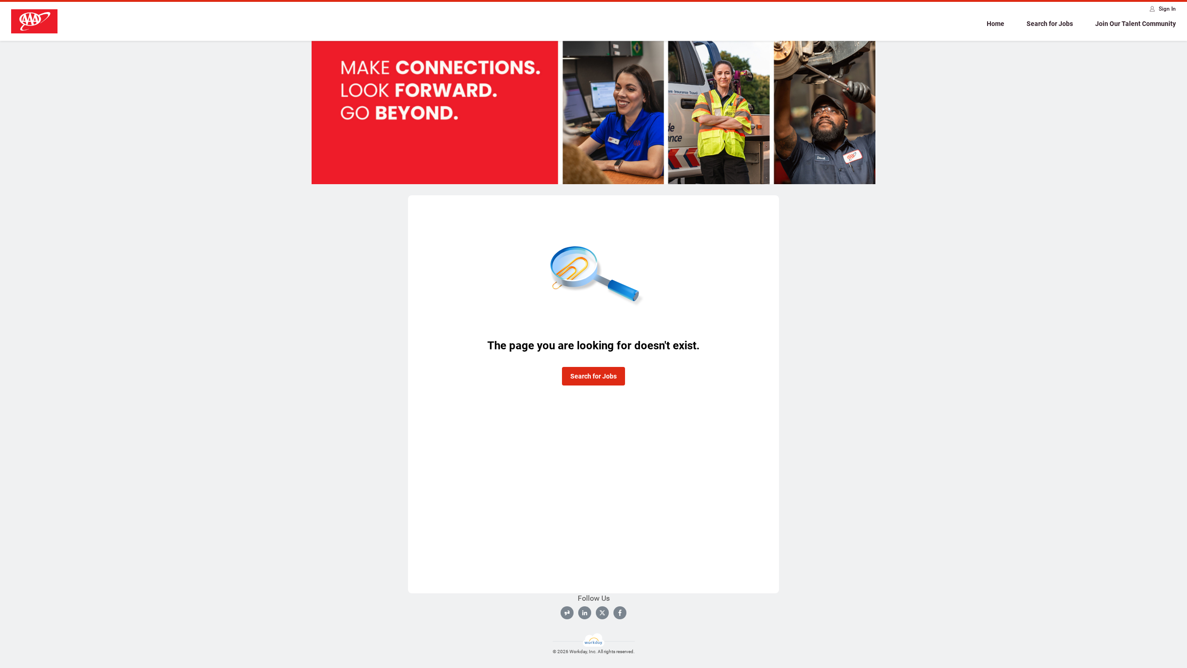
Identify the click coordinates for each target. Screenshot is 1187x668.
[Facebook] (619, 612)
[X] (602, 612)
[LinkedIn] (584, 612)
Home (995, 23)
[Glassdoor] (567, 612)
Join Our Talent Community (1135, 23)
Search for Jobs (1050, 23)
